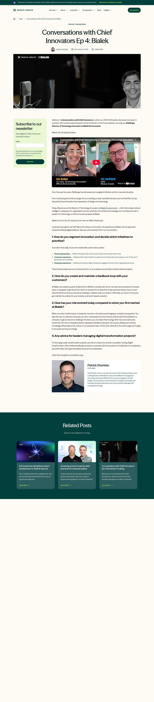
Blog (21, 19)
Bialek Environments (109, 208)
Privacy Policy (37, 155)
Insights (106, 10)
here (81, 355)
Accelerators (87, 10)
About (62, 10)
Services (52, 10)
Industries (74, 10)
